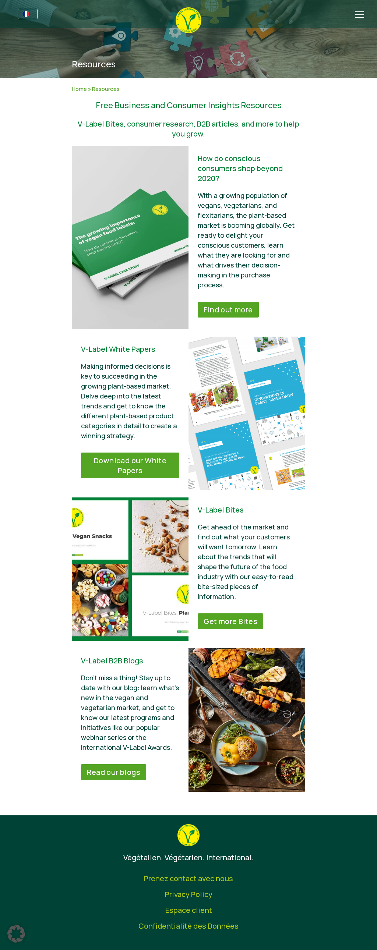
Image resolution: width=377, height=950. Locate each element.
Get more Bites (230, 621)
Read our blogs (113, 772)
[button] (16, 934)
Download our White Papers (130, 465)
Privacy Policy (188, 894)
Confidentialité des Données (188, 926)
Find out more (228, 310)
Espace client (188, 910)
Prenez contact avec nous (188, 878)
